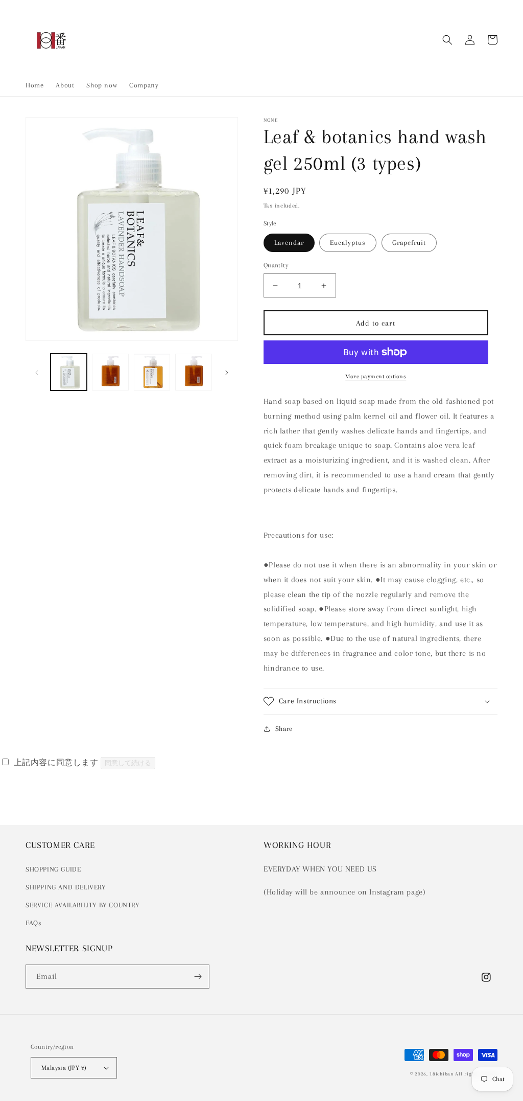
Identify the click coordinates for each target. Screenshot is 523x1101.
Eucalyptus (348, 242)
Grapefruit (409, 242)
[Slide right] (227, 372)
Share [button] (284, 728)
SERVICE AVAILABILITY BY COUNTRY (82, 905)
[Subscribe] (197, 977)
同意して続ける (128, 763)
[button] (447, 40)
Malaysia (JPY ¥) (63, 1067)
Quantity (276, 265)
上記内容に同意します (56, 762)
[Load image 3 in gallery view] (110, 372)
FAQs (33, 923)
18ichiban (441, 1073)
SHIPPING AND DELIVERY (66, 887)
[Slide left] (37, 372)
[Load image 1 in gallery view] (69, 372)
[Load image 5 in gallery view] (152, 372)
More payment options (375, 376)
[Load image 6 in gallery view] (193, 372)
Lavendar (289, 242)
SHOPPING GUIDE (53, 869)
